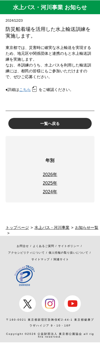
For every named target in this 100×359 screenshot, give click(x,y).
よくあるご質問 (43, 245)
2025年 (50, 183)
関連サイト (61, 259)
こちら (25, 89)
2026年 (50, 174)
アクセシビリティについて (26, 252)
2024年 (50, 191)
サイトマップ (40, 259)
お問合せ (23, 245)
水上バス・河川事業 (51, 227)
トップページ (17, 227)
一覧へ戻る (50, 123)
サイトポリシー (68, 245)
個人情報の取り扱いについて (68, 252)
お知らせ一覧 (86, 227)
